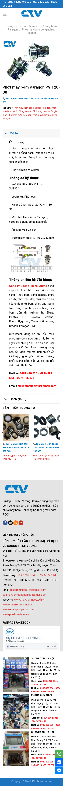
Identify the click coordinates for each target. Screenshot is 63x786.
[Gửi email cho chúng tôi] (10, 522)
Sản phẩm (29, 26)
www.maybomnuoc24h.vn (29, 599)
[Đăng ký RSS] (15, 522)
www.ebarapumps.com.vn (18, 609)
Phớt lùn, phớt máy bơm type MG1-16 (15, 457)
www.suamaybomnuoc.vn (18, 604)
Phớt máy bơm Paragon (19, 115)
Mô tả (14, 133)
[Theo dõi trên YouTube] (21, 522)
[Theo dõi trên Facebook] (5, 522)
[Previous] (2, 440)
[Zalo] (59, 762)
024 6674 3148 (48, 575)
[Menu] (5, 14)
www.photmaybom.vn (16, 614)
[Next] (60, 440)
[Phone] (59, 754)
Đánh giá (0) (18, 399)
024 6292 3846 (27, 575)
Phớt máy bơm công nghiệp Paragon (32, 107)
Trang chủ (12, 26)
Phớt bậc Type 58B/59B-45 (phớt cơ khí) (46, 457)
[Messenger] (59, 770)
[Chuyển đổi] (6, 133)
